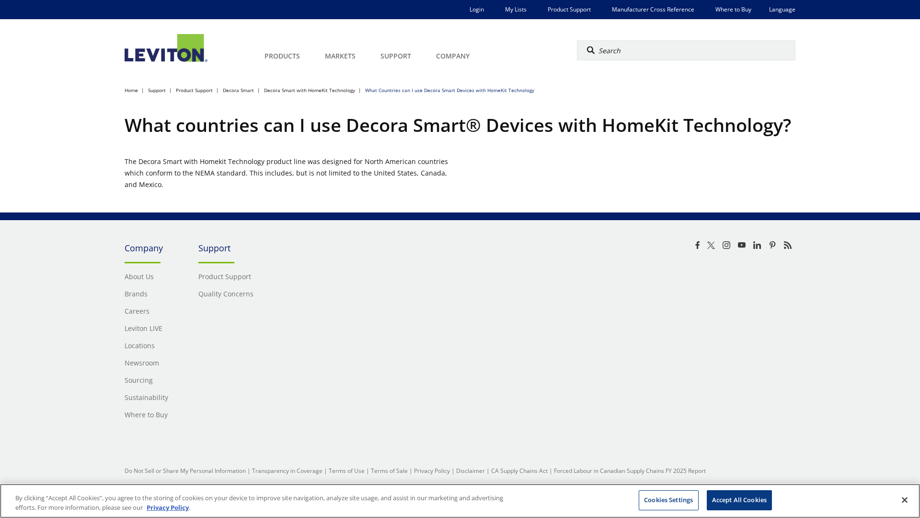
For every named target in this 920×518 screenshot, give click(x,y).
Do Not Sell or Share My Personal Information (185, 471)
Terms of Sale (389, 471)
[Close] (904, 499)
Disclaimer (470, 471)
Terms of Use (347, 471)
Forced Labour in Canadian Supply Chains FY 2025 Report (630, 471)
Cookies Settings (668, 499)
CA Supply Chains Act (519, 471)
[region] (460, 501)
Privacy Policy (432, 471)
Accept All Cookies (739, 499)
